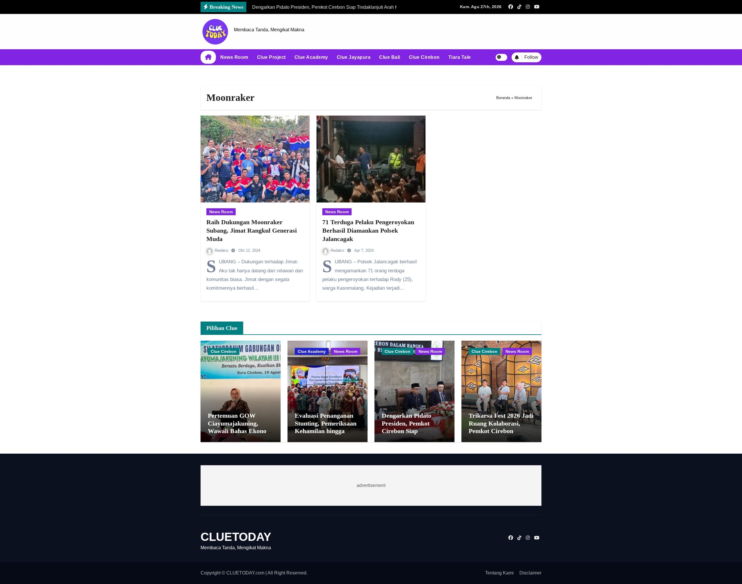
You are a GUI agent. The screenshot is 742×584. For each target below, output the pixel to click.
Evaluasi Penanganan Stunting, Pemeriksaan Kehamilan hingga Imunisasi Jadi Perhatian (326, 431)
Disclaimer (530, 572)
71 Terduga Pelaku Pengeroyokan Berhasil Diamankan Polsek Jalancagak (368, 230)
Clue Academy (311, 57)
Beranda (503, 98)
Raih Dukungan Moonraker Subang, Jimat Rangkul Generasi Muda (251, 230)
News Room (234, 57)
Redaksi (222, 250)
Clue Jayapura (354, 57)
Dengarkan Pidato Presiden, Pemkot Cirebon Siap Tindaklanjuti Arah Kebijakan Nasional (409, 431)
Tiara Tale (459, 57)
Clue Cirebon (424, 57)
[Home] (208, 57)
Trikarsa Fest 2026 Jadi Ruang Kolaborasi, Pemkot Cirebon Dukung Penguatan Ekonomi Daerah (501, 431)
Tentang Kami (499, 572)
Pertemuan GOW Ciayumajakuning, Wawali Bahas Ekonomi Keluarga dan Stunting (240, 427)
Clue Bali (389, 57)
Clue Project (271, 57)
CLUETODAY (236, 536)
